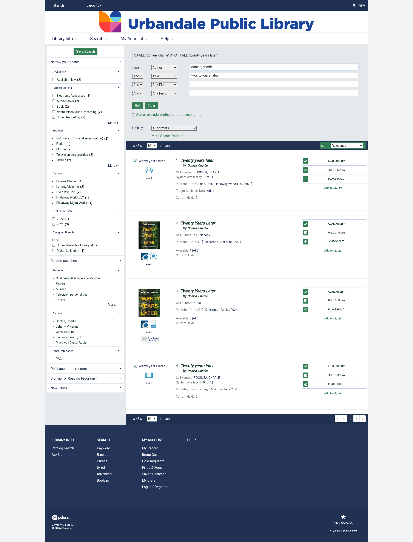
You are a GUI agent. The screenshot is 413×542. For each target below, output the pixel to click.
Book (60, 106)
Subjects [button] (57, 130)
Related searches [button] (64, 261)
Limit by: (138, 128)
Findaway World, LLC (70, 197)
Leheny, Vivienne (67, 186)
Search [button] (97, 38)
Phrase (102, 461)
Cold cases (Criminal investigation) (79, 138)
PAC (59, 358)
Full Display (336, 169)
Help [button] (165, 38)
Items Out (149, 455)
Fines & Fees (152, 468)
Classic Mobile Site (343, 531)
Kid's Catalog (343, 522)
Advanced (104, 474)
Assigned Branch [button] (63, 232)
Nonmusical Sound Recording (77, 112)
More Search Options (167, 136)
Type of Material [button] (62, 87)
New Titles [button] (59, 388)
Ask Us (57, 455)
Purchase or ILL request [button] (69, 369)
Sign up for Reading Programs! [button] (74, 378)
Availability (336, 161)
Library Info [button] (63, 38)
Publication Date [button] (62, 211)
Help (191, 440)
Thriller (61, 160)
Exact (101, 468)
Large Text (94, 5)
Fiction (60, 144)
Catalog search (63, 448)
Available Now (67, 79)
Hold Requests (153, 461)
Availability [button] (59, 71)
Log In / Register (155, 487)
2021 (60, 224)
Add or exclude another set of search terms (168, 115)
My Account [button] (132, 38)
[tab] (85, 61)
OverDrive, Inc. (66, 192)
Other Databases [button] (62, 351)
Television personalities (72, 154)
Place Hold (336, 178)
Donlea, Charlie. (66, 181)
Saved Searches (154, 474)
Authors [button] (57, 173)
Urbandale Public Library (73, 245)
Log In (361, 5)
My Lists (148, 480)
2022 (60, 219)
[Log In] (354, 5)
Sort (324, 145)
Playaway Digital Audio (71, 203)
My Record (150, 448)
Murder (61, 149)
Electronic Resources (71, 95)
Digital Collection (68, 250)
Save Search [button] (85, 51)
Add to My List (333, 187)
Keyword (103, 448)
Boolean (103, 480)
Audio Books (65, 101)
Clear (151, 106)
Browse (102, 455)
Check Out (336, 241)
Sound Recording (69, 117)
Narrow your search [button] (65, 62)
